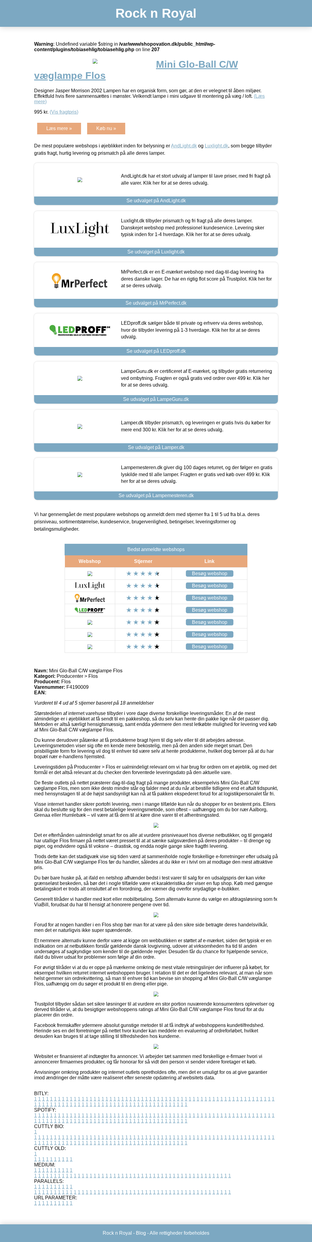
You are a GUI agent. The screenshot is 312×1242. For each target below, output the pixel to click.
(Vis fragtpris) (64, 112)
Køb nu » (106, 128)
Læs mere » (59, 128)
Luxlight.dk (216, 145)
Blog (141, 1233)
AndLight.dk (184, 145)
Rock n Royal (156, 13)
